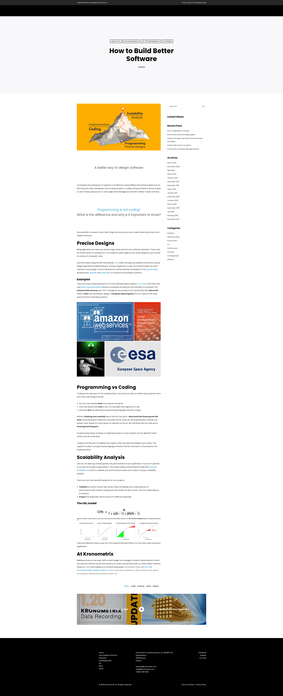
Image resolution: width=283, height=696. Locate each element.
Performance (154, 41)
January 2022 (172, 178)
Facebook (140, 586)
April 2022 (171, 170)
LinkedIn (156, 586)
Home (101, 653)
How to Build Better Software (178, 131)
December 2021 (173, 182)
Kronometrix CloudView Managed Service (183, 149)
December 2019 (173, 208)
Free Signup (197, 3)
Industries (102, 658)
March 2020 (171, 204)
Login (204, 3)
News (101, 666)
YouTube (202, 658)
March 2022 (171, 174)
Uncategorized (173, 256)
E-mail (133, 586)
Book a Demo (187, 3)
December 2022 (173, 166)
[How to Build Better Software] (141, 609)
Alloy (145, 284)
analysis (92, 272)
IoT (143, 41)
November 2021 (173, 185)
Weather (170, 259)
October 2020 (172, 200)
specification (152, 269)
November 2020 (173, 197)
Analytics (115, 41)
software (167, 41)
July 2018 (170, 212)
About (101, 668)
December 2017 (173, 219)
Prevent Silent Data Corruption (179, 145)
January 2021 (172, 193)
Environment (172, 241)
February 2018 (172, 215)
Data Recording (131, 41)
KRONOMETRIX (91, 10)
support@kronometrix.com (146, 666)
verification (106, 272)
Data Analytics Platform (108, 655)
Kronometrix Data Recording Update (181, 135)
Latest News (175, 117)
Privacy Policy (201, 685)
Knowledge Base (105, 660)
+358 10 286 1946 (83, 3)
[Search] (203, 106)
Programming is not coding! (118, 210)
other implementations (91, 287)
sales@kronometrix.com (98, 3)
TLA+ (116, 262)
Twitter (148, 586)
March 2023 (171, 163)
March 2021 (171, 189)
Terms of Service (187, 685)
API (100, 663)
